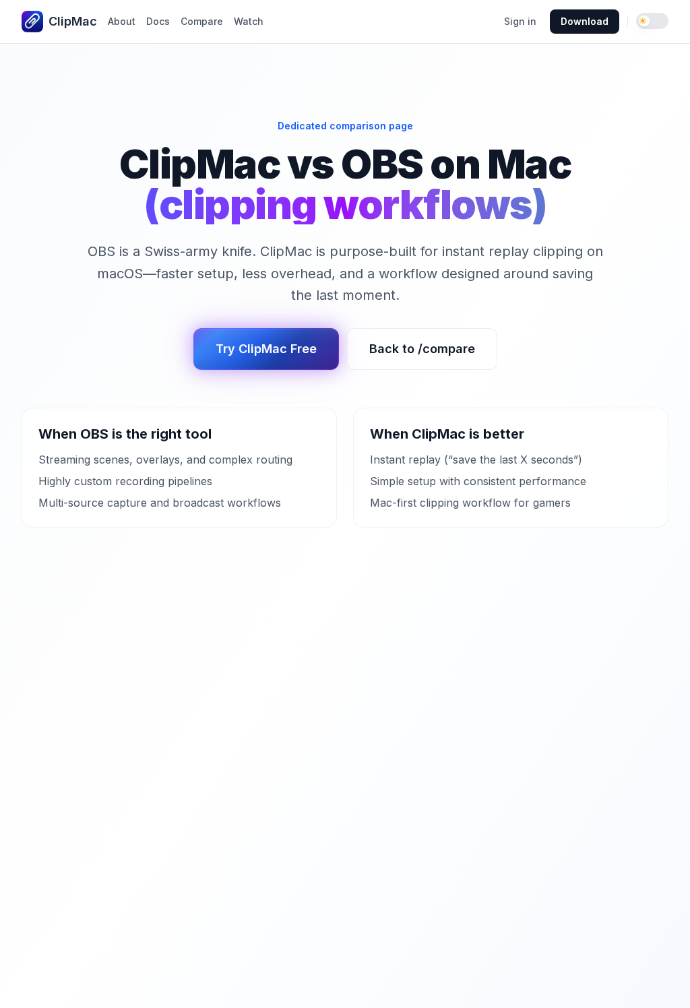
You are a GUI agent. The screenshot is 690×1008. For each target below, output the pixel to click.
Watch (248, 21)
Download (584, 21)
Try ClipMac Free (266, 349)
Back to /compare (422, 349)
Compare (202, 21)
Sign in (520, 21)
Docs (158, 21)
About (121, 21)
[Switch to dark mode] (652, 21)
